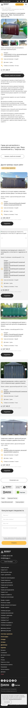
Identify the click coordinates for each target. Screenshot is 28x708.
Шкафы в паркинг (5, 600)
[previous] (2, 179)
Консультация (19, 4)
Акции (2, 674)
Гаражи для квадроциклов (7, 589)
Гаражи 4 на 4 (4, 592)
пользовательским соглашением (20, 538)
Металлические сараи (6, 572)
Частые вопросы (5, 669)
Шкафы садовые (5, 607)
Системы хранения (6, 634)
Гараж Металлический (7, 502)
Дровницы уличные (6, 628)
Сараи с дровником (6, 574)
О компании (4, 652)
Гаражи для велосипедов (7, 597)
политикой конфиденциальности (9, 538)
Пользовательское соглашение (9, 689)
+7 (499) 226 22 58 (5, 1)
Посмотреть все (14, 480)
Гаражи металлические (6, 582)
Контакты (3, 650)
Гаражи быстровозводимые (8, 577)
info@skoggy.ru (5, 558)
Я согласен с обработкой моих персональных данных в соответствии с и (14, 538)
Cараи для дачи (5, 567)
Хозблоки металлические (7, 613)
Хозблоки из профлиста (7, 622)
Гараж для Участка (12, 498)
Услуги (2, 657)
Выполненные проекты (7, 664)
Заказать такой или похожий (12, 75)
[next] (26, 42)
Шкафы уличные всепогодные (8, 605)
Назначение (4, 667)
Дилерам (3, 671)
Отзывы (3, 659)
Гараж (3, 498)
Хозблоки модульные (6, 625)
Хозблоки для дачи (5, 610)
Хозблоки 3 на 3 (5, 617)
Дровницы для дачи (6, 630)
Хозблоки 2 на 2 (5, 620)
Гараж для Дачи (20, 502)
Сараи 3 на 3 (4, 569)
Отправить (14, 542)
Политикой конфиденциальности (15, 699)
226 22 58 (6, 555)
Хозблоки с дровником (6, 615)
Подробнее (7, 223)
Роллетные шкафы (5, 602)
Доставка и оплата (5, 655)
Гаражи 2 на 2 (4, 587)
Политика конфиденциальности (9, 691)
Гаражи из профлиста (6, 594)
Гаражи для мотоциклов (7, 585)
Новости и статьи (5, 662)
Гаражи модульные (6, 580)
